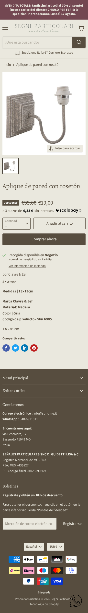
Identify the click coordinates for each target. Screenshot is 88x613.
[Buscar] (79, 42)
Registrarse (72, 523)
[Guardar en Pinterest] (34, 348)
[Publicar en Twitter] (15, 348)
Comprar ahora (44, 239)
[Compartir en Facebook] (6, 348)
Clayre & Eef (17, 274)
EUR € (53, 546)
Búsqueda (44, 592)
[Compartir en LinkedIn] (24, 348)
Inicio (6, 65)
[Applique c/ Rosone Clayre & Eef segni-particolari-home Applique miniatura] (10, 166)
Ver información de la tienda (27, 266)
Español (31, 546)
